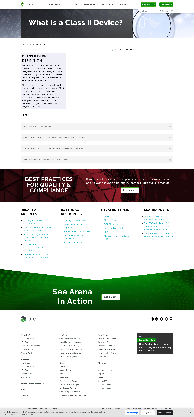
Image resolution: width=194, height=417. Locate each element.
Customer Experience (107, 339)
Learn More (129, 190)
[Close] (190, 412)
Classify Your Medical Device (77, 220)
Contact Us (103, 381)
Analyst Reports (66, 370)
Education (63, 367)
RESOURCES (27, 45)
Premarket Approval (113, 228)
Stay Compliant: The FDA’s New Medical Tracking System (158, 234)
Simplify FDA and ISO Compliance (33, 222)
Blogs (61, 374)
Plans (123, 4)
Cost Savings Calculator (69, 392)
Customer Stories (105, 342)
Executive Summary (106, 346)
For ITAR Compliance (31, 346)
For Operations (28, 339)
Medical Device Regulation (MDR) (116, 237)
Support (101, 374)
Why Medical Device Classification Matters (154, 217)
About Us (102, 363)
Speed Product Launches (70, 342)
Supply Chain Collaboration (71, 349)
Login (155, 11)
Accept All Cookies (164, 413)
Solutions (63, 335)
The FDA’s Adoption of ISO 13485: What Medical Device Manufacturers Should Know (157, 226)
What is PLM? (26, 353)
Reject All (147, 413)
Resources (64, 363)
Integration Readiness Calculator (73, 395)
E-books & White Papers (69, 384)
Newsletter (64, 377)
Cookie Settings (132, 413)
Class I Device (110, 216)
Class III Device (111, 220)
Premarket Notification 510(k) (77, 231)
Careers (101, 377)
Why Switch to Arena (107, 353)
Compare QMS (27, 374)
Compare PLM (27, 349)
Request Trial (148, 4)
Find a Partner (104, 357)
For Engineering (28, 342)
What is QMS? (26, 377)
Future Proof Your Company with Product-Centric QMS (36, 256)
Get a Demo (166, 4)
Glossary (24, 395)
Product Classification (74, 242)
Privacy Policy (27, 414)
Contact (165, 11)
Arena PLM (25, 335)
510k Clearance (111, 224)
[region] (97, 413)
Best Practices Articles (68, 381)
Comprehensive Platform (69, 339)
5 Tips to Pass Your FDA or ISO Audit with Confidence (37, 229)
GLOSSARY (40, 45)
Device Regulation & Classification (73, 237)
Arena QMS (25, 359)
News (100, 367)
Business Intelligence (68, 357)
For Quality (26, 363)
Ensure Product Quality (69, 346)
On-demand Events (67, 388)
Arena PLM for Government (32, 384)
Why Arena (103, 335)
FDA (106, 232)
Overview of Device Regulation (73, 226)
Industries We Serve (106, 349)
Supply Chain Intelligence (70, 353)
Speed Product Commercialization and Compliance (34, 247)
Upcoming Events (105, 370)
